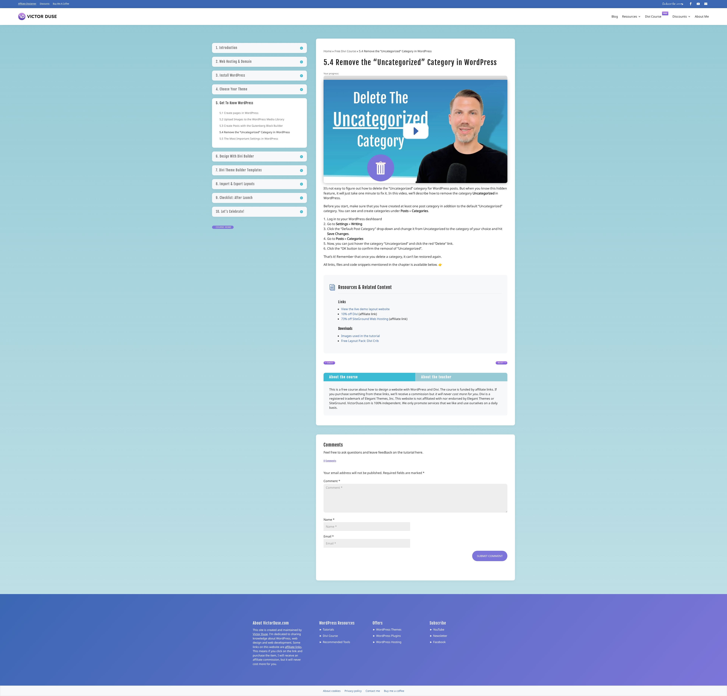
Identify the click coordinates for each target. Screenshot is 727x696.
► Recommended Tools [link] (334, 642)
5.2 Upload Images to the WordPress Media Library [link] (251, 119)
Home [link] (328, 51)
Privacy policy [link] (353, 691)
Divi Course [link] (656, 15)
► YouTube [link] (437, 629)
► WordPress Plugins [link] (387, 636)
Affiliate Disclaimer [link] (27, 3)
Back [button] (330, 362)
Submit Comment (490, 556)
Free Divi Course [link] (345, 51)
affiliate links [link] (293, 647)
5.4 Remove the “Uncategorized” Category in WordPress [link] (254, 132)
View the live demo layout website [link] (365, 309)
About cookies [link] (332, 691)
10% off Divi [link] (349, 314)
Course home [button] (223, 227)
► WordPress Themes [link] (387, 629)
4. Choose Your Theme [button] (231, 89)
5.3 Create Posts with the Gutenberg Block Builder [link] (251, 125)
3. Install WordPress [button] (230, 75)
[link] (691, 4)
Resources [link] (629, 16)
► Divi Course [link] (328, 636)
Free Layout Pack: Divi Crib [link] (360, 341)
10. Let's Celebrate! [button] (230, 212)
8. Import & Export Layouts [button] (235, 184)
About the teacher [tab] (436, 377)
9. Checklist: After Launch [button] (234, 198)
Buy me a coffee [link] (394, 691)
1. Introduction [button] (226, 48)
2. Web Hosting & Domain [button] (234, 62)
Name (329, 519)
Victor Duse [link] (260, 634)
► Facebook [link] (438, 642)
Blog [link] (615, 16)
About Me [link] (702, 16)
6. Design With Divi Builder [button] (235, 156)
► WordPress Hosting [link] (387, 642)
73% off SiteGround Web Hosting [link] (364, 319)
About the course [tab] (343, 377)
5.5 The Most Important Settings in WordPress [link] (248, 138)
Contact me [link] (373, 691)
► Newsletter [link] (438, 636)
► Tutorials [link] (326, 629)
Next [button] (501, 362)
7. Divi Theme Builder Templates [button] (239, 170)
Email (329, 536)
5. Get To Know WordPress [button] (234, 103)
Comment (332, 481)
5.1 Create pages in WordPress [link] (238, 113)
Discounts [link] (44, 3)
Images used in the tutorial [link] (360, 336)
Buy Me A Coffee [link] (61, 3)
